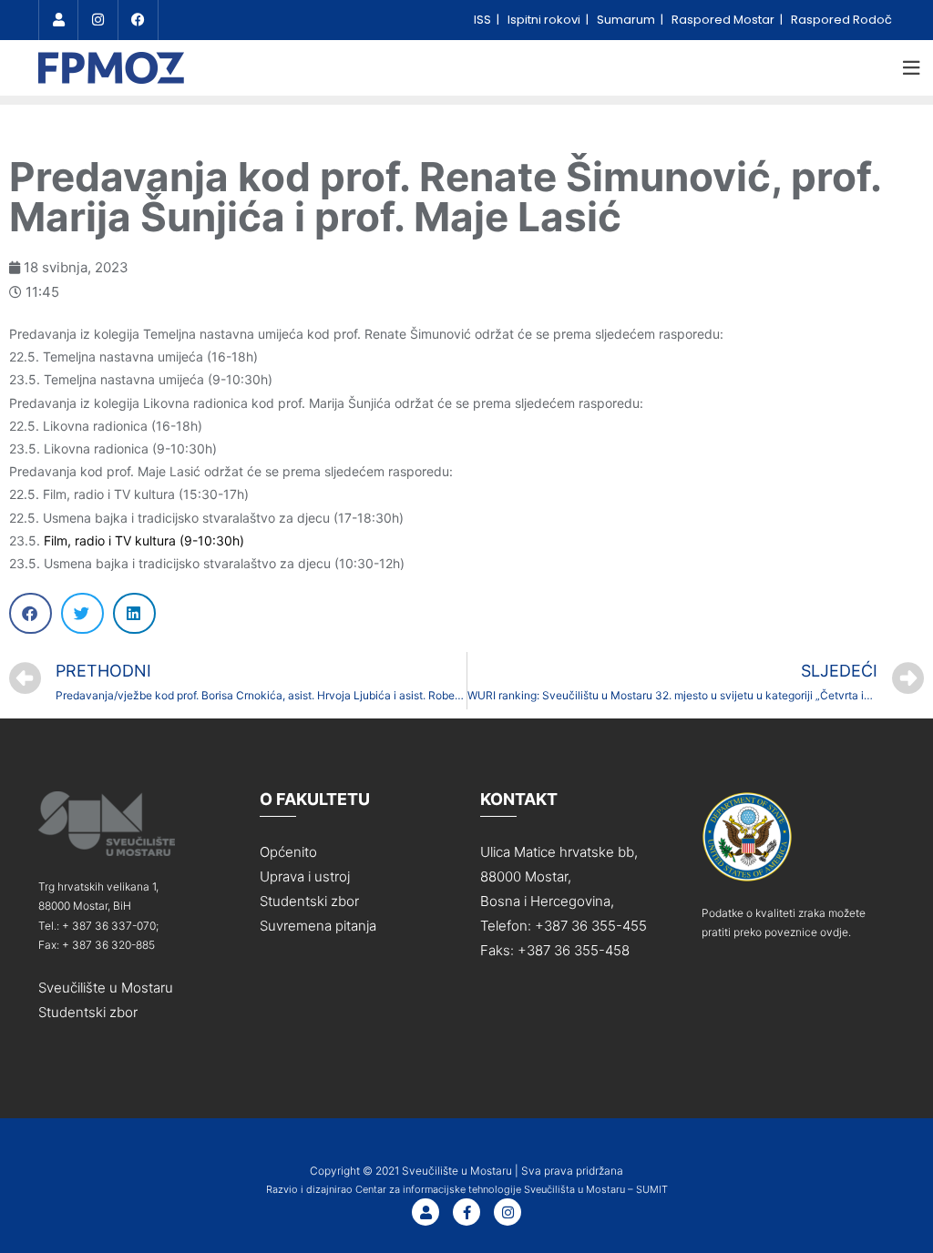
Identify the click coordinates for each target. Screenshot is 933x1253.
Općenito (288, 852)
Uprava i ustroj (305, 876)
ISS (484, 19)
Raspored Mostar (724, 19)
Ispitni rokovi (545, 19)
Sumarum (627, 19)
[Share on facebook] (30, 613)
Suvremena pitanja (318, 925)
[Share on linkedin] (134, 613)
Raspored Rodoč (841, 19)
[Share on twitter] (82, 613)
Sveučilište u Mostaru (105, 987)
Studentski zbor (88, 1012)
